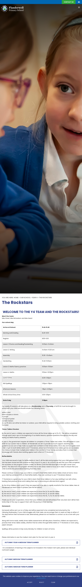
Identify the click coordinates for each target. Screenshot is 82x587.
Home (16, 298)
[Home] (12, 8)
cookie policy (41, 578)
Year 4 (34, 298)
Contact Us (69, 2)
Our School (25, 298)
